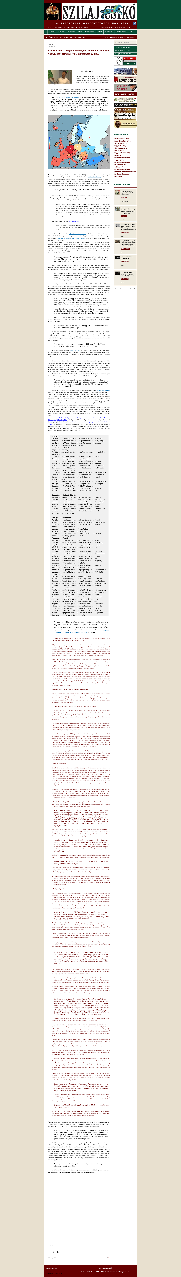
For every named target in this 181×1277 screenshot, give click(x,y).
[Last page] (135, 289)
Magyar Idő (123, 197)
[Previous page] (120, 289)
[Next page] (130, 289)
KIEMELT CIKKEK (125, 248)
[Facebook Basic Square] (134, 23)
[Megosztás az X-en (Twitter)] (53, 1252)
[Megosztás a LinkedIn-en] (58, 1252)
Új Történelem (52, 1246)
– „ (69, 27)
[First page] (115, 289)
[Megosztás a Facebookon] (49, 1252)
